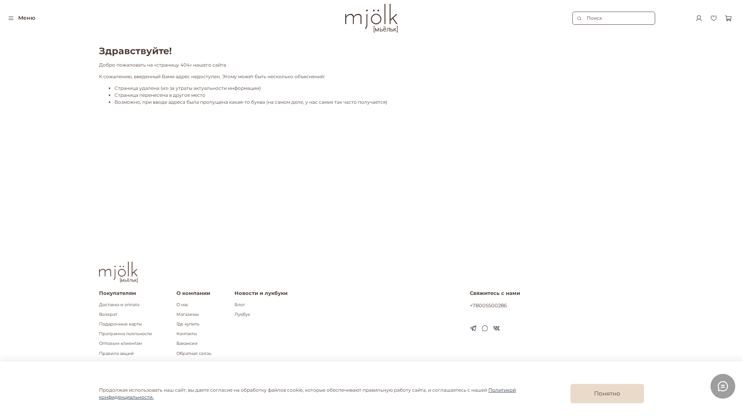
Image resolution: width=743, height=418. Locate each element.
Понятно (607, 393)
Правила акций (116, 353)
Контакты (186, 333)
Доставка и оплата (119, 304)
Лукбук (242, 314)
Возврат (108, 314)
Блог (240, 304)
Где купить (187, 324)
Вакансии (187, 343)
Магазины (187, 314)
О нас (182, 304)
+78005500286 (488, 305)
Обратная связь (193, 353)
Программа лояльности (125, 333)
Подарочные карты (120, 324)
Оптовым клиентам (120, 343)
